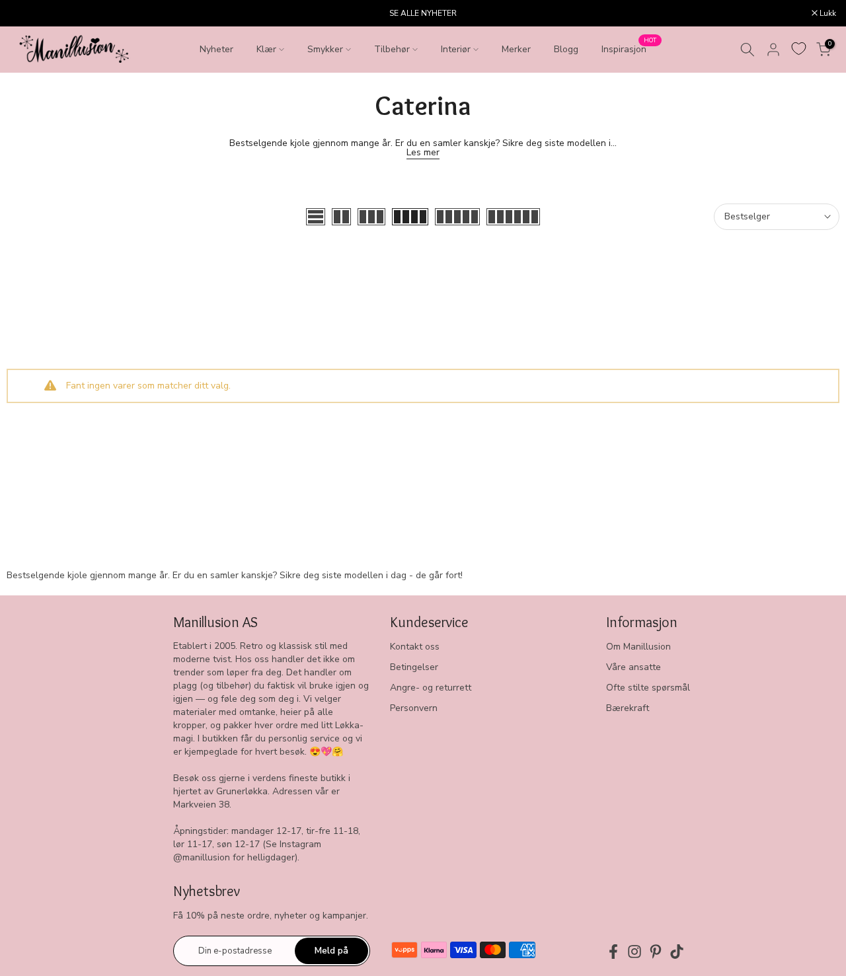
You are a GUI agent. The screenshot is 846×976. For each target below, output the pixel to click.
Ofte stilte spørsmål (648, 687)
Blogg (566, 49)
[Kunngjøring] (423, 13)
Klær (266, 49)
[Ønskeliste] (799, 49)
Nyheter (216, 49)
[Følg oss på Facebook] (613, 951)
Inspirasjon (628, 49)
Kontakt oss (415, 646)
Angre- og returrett (430, 687)
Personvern (414, 708)
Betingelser (414, 667)
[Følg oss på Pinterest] (655, 951)
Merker (516, 49)
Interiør (456, 49)
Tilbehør (392, 49)
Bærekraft (627, 708)
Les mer (423, 152)
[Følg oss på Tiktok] (677, 951)
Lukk (25, 13)
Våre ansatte (633, 667)
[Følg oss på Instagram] (634, 951)
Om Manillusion (638, 646)
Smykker (325, 49)
